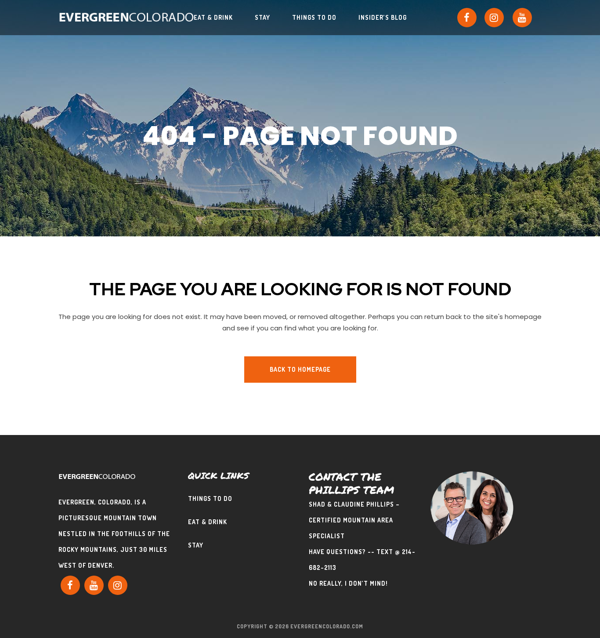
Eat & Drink (207, 522)
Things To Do (210, 498)
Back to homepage (300, 369)
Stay (195, 545)
